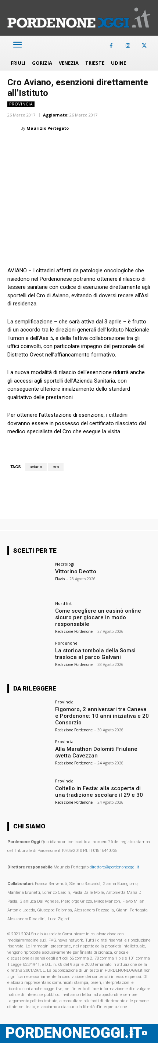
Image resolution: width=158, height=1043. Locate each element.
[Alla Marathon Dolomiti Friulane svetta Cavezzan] (28, 755)
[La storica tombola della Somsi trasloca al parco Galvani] (28, 657)
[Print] (99, 146)
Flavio (60, 578)
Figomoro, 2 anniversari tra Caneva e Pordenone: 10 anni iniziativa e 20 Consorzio (102, 716)
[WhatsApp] (48, 146)
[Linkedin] (65, 146)
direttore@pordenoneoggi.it (114, 867)
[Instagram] (127, 45)
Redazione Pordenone (74, 631)
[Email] (82, 146)
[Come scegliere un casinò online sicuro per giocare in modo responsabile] (28, 617)
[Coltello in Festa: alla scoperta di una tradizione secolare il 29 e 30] (28, 795)
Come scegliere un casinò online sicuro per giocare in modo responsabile (98, 617)
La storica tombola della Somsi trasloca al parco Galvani (95, 653)
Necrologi (64, 564)
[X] (144, 45)
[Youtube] (144, 1033)
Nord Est (63, 603)
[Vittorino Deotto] (28, 578)
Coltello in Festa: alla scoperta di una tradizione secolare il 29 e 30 (99, 791)
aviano (36, 467)
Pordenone (66, 643)
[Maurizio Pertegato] (14, 128)
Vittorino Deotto (75, 571)
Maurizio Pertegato (47, 128)
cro (56, 467)
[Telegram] (116, 146)
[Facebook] (111, 45)
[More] (133, 146)
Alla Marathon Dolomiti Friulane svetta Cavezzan (96, 752)
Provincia (21, 104)
